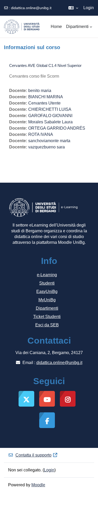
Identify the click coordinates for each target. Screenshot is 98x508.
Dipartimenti (47, 308)
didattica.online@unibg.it (31, 8)
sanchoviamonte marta (49, 140)
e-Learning (47, 275)
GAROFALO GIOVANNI (50, 115)
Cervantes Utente (44, 103)
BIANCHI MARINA (45, 97)
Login (88, 7)
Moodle (38, 485)
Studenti (47, 283)
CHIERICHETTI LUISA (49, 109)
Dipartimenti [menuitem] (77, 26)
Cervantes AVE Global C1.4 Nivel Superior (45, 65)
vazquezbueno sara (46, 147)
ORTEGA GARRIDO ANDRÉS (56, 128)
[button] (73, 8)
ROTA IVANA (40, 134)
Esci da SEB (47, 325)
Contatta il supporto (33, 455)
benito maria (39, 90)
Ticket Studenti (47, 316)
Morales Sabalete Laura (50, 122)
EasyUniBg (46, 291)
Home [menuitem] (56, 26)
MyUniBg (47, 300)
